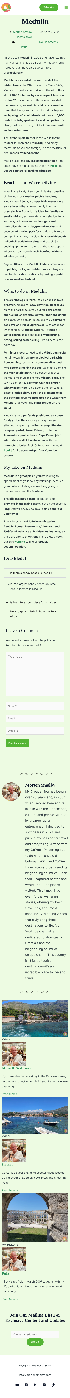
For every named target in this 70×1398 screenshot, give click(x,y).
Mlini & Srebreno (16, 1068)
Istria (24, 47)
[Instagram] (44, 1385)
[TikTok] (53, 1385)
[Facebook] (26, 1385)
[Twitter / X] (35, 1385)
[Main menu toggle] (66, 7)
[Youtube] (17, 1385)
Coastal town (24, 37)
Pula (5, 1273)
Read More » (10, 1094)
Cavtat (7, 1164)
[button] (48, 7)
